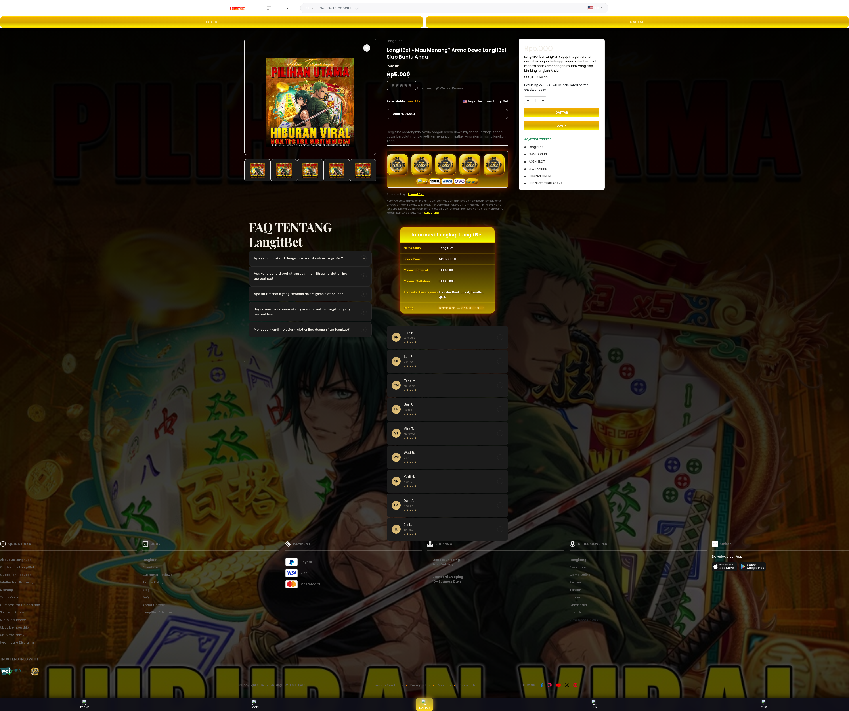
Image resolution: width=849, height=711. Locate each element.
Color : (403, 114)
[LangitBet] (238, 8)
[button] (366, 48)
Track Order (10, 597)
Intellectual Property (16, 582)
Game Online (580, 575)
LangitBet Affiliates (157, 612)
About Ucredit (153, 605)
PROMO (85, 707)
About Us (444, 685)
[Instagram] (549, 686)
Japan (575, 597)
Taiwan (575, 590)
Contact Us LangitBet (17, 567)
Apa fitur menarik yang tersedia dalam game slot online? (309, 294)
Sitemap (6, 590)
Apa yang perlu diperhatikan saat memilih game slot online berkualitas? (309, 276)
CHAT (764, 707)
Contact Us (467, 685)
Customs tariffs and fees (20, 605)
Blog (146, 590)
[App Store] (725, 567)
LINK (594, 707)
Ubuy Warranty (12, 635)
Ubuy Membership (14, 627)
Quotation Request (15, 575)
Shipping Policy (12, 612)
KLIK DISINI (431, 213)
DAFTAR (637, 22)
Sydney (575, 582)
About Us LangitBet (15, 560)
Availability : (397, 101)
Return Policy (152, 582)
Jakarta (576, 612)
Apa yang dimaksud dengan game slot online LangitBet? (309, 258)
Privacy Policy (420, 685)
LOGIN (212, 22)
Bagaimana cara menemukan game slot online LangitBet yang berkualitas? (309, 311)
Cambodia (578, 605)
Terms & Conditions (388, 685)
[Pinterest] (575, 686)
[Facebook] (542, 686)
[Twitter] (567, 686)
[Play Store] (752, 567)
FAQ (145, 597)
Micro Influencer (13, 620)
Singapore (578, 567)
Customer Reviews (157, 575)
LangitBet (394, 41)
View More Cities (583, 620)
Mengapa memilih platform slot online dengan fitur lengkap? (309, 329)
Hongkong (578, 560)
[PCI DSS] (10, 671)
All (307, 8)
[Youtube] (558, 686)
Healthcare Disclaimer (18, 642)
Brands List (151, 567)
